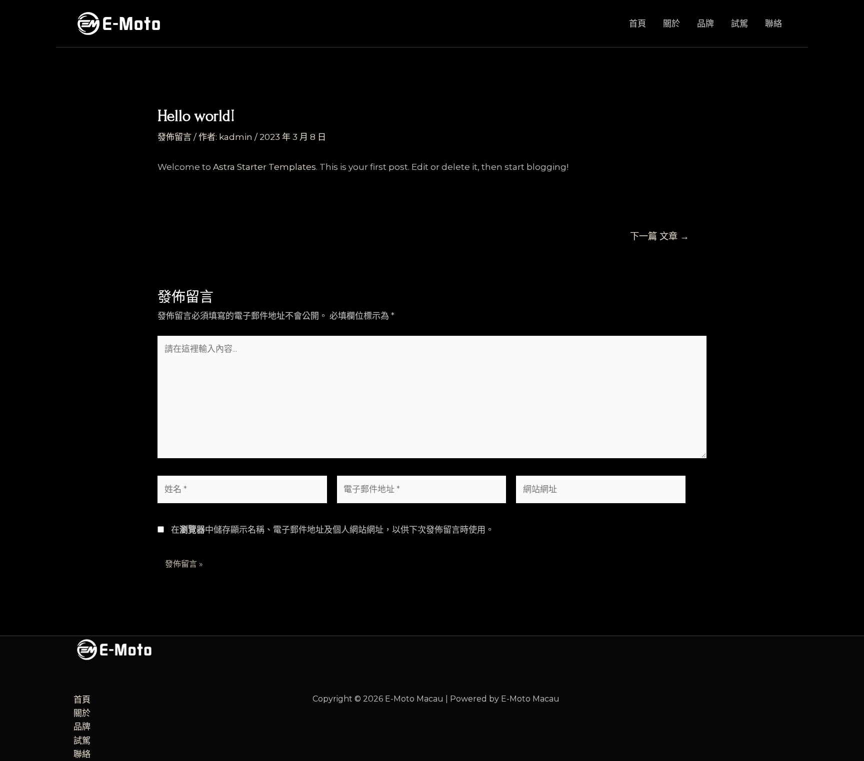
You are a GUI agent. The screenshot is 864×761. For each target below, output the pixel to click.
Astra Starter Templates (264, 167)
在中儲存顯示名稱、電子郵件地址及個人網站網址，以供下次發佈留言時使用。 (332, 530)
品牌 (705, 23)
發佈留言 (175, 137)
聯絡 (773, 23)
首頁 (637, 23)
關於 (671, 23)
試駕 (739, 23)
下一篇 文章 (659, 236)
